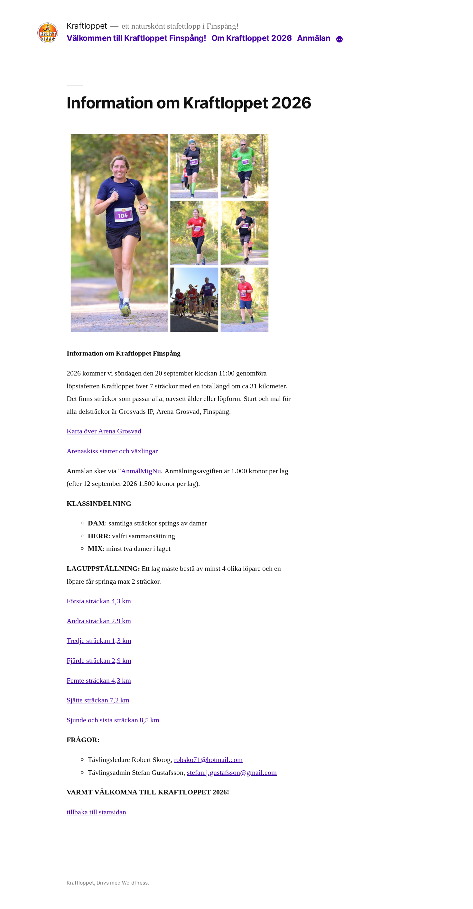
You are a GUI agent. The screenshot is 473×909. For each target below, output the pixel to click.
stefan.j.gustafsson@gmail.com (232, 772)
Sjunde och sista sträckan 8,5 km (113, 720)
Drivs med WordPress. (123, 883)
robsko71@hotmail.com (208, 759)
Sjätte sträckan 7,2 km (98, 700)
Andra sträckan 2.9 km (99, 621)
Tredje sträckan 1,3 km (99, 640)
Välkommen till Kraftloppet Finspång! (136, 38)
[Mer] (339, 39)
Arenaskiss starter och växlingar (112, 451)
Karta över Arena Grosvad (104, 431)
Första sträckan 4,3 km (99, 601)
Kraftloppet (87, 26)
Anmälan (313, 38)
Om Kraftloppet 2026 (251, 38)
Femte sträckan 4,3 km (99, 680)
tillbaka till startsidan (96, 812)
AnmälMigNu (141, 471)
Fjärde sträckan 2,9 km (99, 660)
